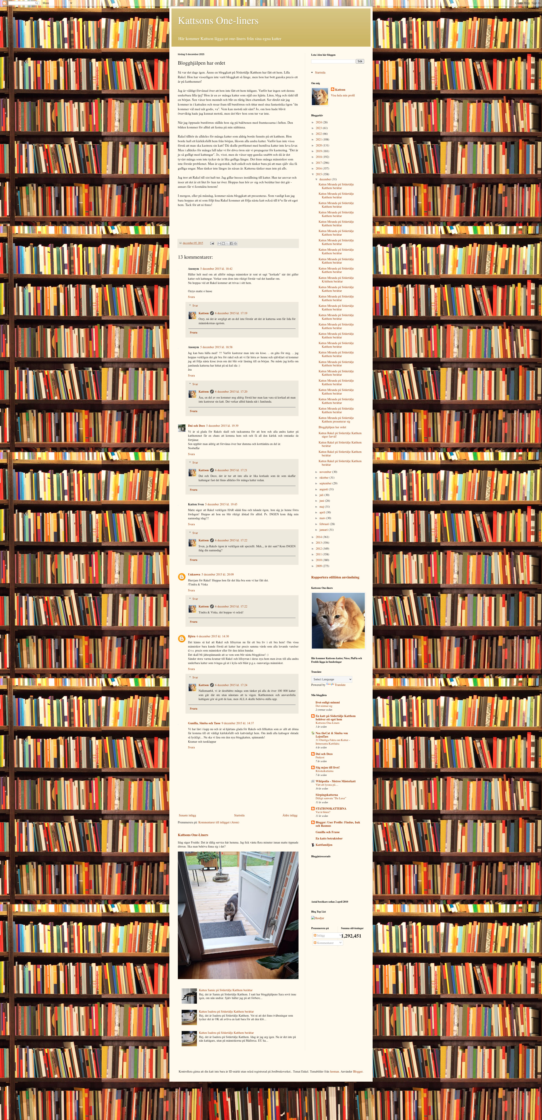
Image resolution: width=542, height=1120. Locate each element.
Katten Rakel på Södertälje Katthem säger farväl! (340, 435)
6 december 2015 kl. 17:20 (231, 391)
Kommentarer (325, 943)
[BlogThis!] (223, 243)
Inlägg (320, 935)
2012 (319, 548)
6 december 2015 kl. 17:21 (231, 470)
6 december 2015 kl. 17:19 (231, 313)
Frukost (320, 757)
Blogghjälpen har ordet (332, 427)
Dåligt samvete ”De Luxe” (331, 798)
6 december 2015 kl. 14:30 (213, 636)
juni (322, 501)
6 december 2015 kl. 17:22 (231, 540)
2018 (319, 157)
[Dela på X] (227, 243)
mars (322, 518)
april (322, 512)
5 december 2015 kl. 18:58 (216, 347)
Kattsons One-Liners (193, 834)
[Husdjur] (317, 918)
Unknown (194, 574)
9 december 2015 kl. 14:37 (238, 723)
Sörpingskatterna (327, 794)
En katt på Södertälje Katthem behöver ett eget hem (336, 717)
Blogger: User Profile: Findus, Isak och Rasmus (338, 824)
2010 (319, 560)
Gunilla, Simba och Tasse (204, 723)
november (325, 472)
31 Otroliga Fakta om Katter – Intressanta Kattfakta (333, 741)
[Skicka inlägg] (212, 243)
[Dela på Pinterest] (235, 243)
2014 (319, 537)
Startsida (239, 815)
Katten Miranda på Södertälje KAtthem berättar (336, 279)
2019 (319, 151)
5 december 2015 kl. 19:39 (222, 426)
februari (324, 524)
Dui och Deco (196, 425)
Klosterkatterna (324, 771)
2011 (319, 554)
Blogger (357, 1071)
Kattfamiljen (324, 844)
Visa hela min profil (343, 95)
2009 (319, 566)
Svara (191, 297)
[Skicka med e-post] (219, 243)
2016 (319, 168)
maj (322, 506)
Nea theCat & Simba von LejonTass (332, 735)
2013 (319, 543)
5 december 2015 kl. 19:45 (221, 504)
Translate (340, 685)
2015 (319, 174)
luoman (334, 1071)
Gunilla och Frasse (328, 832)
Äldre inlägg (289, 815)
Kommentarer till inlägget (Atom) (218, 822)
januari (324, 530)
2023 (319, 128)
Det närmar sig (324, 706)
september (325, 483)
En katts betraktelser (329, 838)
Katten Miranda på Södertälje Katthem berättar (336, 186)
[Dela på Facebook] (231, 243)
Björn (191, 636)
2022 (319, 134)
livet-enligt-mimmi (328, 702)
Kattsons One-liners (218, 20)
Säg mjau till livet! (328, 767)
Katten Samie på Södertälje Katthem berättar (226, 990)
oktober (324, 477)
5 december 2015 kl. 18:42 (216, 269)
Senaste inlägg (187, 815)
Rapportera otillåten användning (335, 577)
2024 (319, 122)
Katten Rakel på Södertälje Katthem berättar (340, 444)
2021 (319, 139)
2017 (319, 163)
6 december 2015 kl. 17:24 (231, 685)
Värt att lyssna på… (327, 785)
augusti (324, 489)
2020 (319, 145)
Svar (195, 305)
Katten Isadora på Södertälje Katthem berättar (226, 1011)
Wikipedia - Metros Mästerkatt (336, 781)
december (325, 179)
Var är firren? (323, 812)
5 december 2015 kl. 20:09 (218, 574)
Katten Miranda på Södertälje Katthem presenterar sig (336, 419)
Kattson (204, 313)
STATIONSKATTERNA (331, 808)
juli (321, 495)
